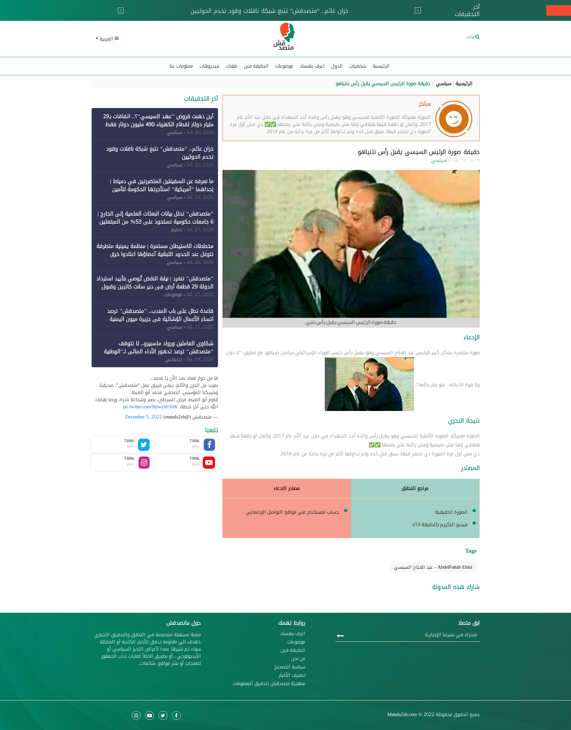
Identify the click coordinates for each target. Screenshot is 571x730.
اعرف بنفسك (312, 66)
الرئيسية (381, 66)
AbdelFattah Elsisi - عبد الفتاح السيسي (433, 567)
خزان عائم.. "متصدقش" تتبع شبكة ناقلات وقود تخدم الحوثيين (160, 153)
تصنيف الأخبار (292, 675)
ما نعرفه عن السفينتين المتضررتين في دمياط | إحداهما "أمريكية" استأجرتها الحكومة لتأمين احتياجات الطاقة (162, 189)
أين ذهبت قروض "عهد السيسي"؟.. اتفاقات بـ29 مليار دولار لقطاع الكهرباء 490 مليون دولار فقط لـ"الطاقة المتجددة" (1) (158, 124)
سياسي (443, 83)
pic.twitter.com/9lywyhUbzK (150, 406)
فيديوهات (209, 66)
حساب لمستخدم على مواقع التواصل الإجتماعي (292, 512)
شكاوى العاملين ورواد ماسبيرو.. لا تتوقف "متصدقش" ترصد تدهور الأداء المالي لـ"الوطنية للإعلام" (159, 351)
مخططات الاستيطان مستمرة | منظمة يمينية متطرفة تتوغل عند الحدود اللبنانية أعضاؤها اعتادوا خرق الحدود (155, 254)
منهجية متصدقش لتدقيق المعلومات (269, 683)
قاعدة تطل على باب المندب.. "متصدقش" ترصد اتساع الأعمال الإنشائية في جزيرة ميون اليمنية (160, 315)
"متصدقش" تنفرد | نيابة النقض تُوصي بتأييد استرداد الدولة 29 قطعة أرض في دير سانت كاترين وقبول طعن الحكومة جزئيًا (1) (155, 286)
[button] (155, 39)
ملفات (231, 66)
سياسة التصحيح (289, 666)
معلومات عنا (181, 66)
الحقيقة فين (256, 66)
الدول (337, 66)
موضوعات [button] (284, 66)
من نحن (298, 658)
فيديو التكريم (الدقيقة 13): (440, 524)
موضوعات (296, 641)
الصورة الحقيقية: (451, 512)
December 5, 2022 (143, 416)
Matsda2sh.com (402, 714)
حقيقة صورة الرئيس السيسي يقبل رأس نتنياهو (383, 83)
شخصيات (357, 66)
